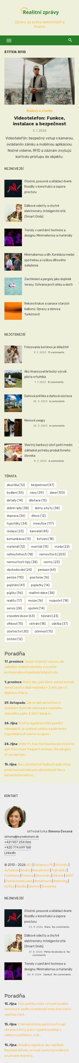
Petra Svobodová (54, 951)
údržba (60, 624)
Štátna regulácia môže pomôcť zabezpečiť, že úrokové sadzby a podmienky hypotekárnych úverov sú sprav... (35, 728)
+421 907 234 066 (17, 842)
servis (14, 608)
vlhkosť (15, 624)
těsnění (49, 616)
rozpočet (58, 601)
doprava (16, 516)
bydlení (15, 493)
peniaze (47, 570)
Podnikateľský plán (19, 881)
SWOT (70, 876)
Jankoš (47, 974)
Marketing (60, 881)
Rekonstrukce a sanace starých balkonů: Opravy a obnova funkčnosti (46, 309)
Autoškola (11, 870)
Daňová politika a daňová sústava (48, 396)
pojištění (16, 585)
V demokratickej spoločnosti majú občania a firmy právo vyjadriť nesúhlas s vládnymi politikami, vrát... (35, 1029)
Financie (28, 876)
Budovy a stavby (39, 111)
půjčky (15, 593)
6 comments (57, 401)
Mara (47, 926)
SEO (29, 865)
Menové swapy (34, 420)
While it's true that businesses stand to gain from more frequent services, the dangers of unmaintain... (39, 749)
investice (43, 523)
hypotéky (17, 523)
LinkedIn (10, 853)
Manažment (41, 870)
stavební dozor (21, 616)
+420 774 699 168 (17, 847)
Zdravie (58, 876)
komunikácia (19, 539)
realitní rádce (41, 593)
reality (14, 601)
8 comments (55, 382)
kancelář (39, 531)
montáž (39, 547)
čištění (15, 639)
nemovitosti (52, 554)
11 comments (56, 352)
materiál (16, 547)
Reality (26, 870)
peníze (15, 577)
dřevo (38, 516)
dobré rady (18, 508)
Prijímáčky (59, 870)
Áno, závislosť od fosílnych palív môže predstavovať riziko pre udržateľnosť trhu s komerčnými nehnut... (37, 770)
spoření (36, 608)
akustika (16, 485)
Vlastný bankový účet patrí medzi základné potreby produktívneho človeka (48, 450)
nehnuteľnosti (20, 554)
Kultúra (9, 886)
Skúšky (22, 886)
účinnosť (44, 631)
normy (52, 562)
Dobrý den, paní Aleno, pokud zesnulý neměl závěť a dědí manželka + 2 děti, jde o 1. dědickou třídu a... (39, 687)
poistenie (39, 577)
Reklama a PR (43, 865)
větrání (37, 624)
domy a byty (47, 508)
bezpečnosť (42, 485)
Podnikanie (12, 876)
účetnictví (18, 631)
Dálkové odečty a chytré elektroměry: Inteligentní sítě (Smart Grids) (45, 211)
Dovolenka (48, 886)
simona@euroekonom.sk (21, 837)
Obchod (34, 886)
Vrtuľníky (61, 865)
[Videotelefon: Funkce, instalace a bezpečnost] (39, 81)
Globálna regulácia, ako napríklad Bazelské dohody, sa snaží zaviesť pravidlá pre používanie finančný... (36, 1050)
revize (35, 601)
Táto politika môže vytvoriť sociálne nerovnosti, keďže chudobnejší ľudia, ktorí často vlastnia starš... (37, 1009)
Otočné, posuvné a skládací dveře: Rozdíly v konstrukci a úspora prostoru (48, 186)
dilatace (38, 500)
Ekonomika (43, 876)
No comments (60, 926)
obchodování (19, 570)
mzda (62, 547)
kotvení (45, 539)
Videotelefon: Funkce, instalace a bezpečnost (39, 120)
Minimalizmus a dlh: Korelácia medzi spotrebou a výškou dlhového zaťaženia (49, 260)
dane (57, 493)
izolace (15, 531)
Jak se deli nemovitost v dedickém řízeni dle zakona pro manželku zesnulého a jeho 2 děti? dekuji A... (33, 708)
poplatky (40, 585)
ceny (37, 493)
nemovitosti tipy (22, 562)
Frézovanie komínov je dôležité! (46, 347)
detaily (15, 500)
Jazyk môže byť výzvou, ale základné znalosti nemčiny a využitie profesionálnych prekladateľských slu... (34, 667)
